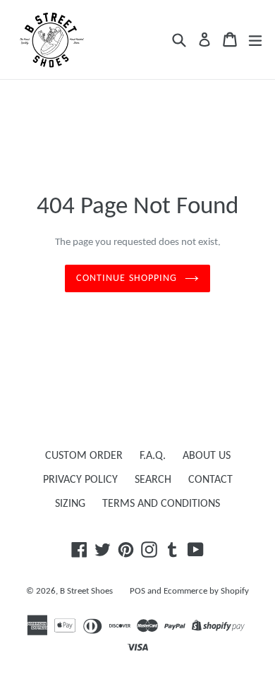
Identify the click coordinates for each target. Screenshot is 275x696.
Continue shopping (126, 278)
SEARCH (153, 480)
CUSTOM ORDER (84, 456)
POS (137, 591)
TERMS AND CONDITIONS (161, 504)
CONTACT (210, 480)
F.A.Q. (153, 456)
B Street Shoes (86, 591)
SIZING (70, 504)
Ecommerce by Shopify (206, 591)
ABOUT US (207, 456)
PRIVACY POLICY (80, 480)
